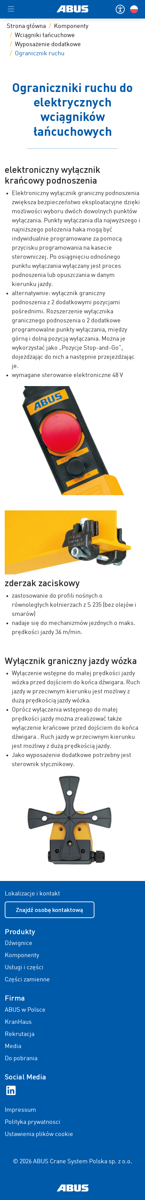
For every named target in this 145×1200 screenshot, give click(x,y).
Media (13, 1046)
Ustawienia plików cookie (39, 1134)
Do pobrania (21, 1058)
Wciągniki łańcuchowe (45, 35)
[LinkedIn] (11, 1090)
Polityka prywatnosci (32, 1122)
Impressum (20, 1110)
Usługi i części (24, 968)
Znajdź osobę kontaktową (49, 909)
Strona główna (26, 26)
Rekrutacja (19, 1034)
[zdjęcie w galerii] (73, 440)
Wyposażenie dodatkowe (48, 44)
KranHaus (18, 1022)
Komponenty (71, 26)
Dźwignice (18, 943)
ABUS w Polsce (25, 1010)
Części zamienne (27, 980)
